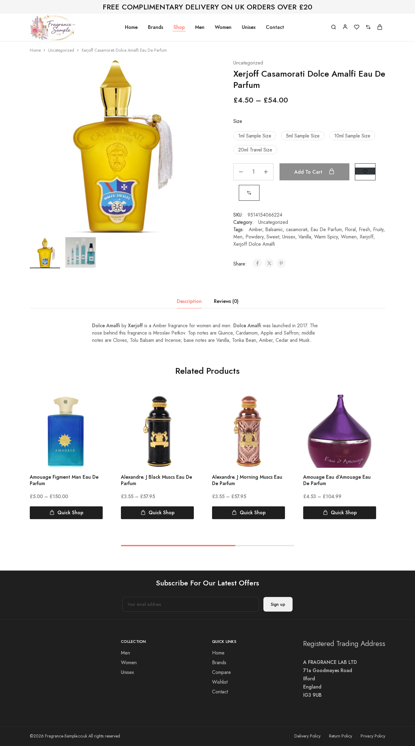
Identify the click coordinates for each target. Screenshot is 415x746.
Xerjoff (366, 236)
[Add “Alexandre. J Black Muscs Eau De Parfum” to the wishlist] (184, 407)
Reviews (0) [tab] (226, 301)
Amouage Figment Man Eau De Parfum (64, 480)
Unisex (249, 27)
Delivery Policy (307, 736)
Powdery (254, 236)
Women (223, 27)
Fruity (378, 229)
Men (199, 27)
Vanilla (304, 236)
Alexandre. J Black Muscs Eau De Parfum (156, 480)
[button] (254, 135)
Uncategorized (61, 50)
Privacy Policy (373, 736)
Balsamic (274, 229)
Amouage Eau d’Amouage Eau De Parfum (337, 480)
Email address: (190, 604)
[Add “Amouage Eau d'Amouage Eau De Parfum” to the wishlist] (366, 407)
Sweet (272, 236)
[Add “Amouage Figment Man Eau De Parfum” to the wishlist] (92, 407)
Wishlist (220, 681)
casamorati (296, 229)
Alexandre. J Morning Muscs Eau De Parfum (247, 480)
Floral (350, 229)
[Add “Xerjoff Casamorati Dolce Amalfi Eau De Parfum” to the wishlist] (365, 171)
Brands (155, 27)
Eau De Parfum (326, 229)
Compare (221, 672)
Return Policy (340, 736)
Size (237, 121)
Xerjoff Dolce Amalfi (254, 244)
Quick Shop (70, 512)
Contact (275, 27)
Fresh (364, 229)
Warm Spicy (326, 236)
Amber (255, 229)
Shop (179, 27)
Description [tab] (189, 301)
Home (131, 27)
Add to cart (309, 171)
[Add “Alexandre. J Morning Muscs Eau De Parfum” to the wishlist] (275, 407)
